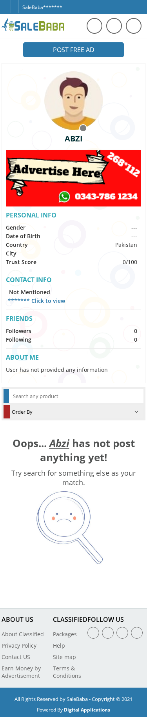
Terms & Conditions (67, 671)
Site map (64, 657)
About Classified (23, 634)
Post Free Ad (73, 49)
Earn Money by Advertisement (21, 671)
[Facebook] (7, 3)
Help (59, 645)
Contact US (16, 657)
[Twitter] (14, 3)
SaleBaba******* (42, 7)
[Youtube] (137, 633)
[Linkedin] (122, 633)
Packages (65, 634)
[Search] (94, 26)
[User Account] (134, 26)
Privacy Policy (19, 645)
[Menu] (114, 26)
